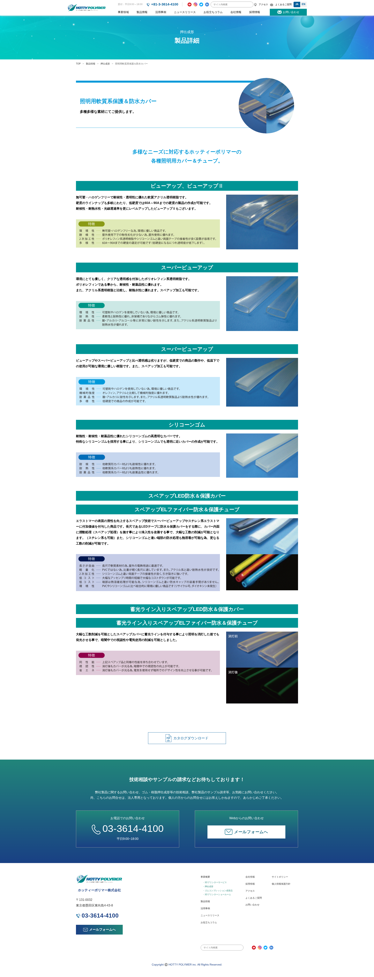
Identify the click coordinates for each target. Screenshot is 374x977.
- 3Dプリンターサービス (215, 882)
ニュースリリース (185, 12)
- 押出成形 (208, 886)
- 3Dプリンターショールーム (217, 894)
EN (303, 4)
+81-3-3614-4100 (164, 4)
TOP (78, 63)
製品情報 (142, 12)
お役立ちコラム (213, 12)
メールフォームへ (251, 832)
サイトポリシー (280, 877)
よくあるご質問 (253, 898)
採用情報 (254, 12)
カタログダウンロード (190, 738)
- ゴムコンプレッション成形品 (218, 890)
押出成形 (105, 63)
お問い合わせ (252, 904)
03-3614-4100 (133, 828)
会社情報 (235, 12)
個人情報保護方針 (281, 884)
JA (296, 4)
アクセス (250, 891)
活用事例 (160, 12)
